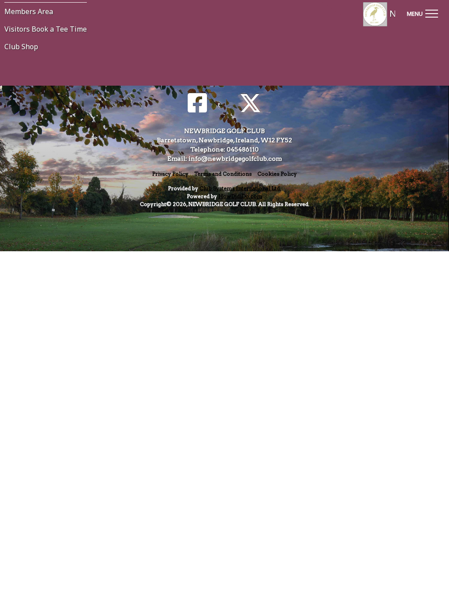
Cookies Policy (277, 173)
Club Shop (21, 46)
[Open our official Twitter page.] (250, 103)
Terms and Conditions (223, 173)
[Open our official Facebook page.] (197, 103)
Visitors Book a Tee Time (45, 29)
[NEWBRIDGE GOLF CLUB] (366, 14)
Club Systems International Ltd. (240, 188)
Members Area (28, 11)
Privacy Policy (170, 173)
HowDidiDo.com (240, 196)
